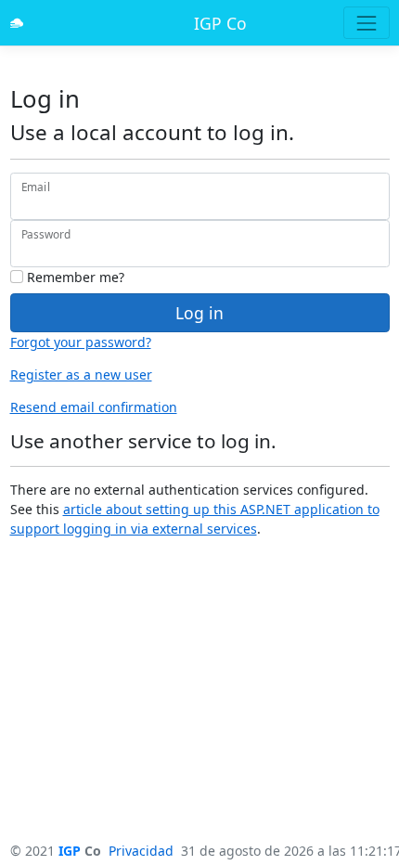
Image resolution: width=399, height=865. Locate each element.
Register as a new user (81, 374)
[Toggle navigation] (366, 22)
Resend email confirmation (93, 407)
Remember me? (73, 277)
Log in (199, 313)
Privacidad (141, 850)
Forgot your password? (80, 342)
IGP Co (220, 23)
